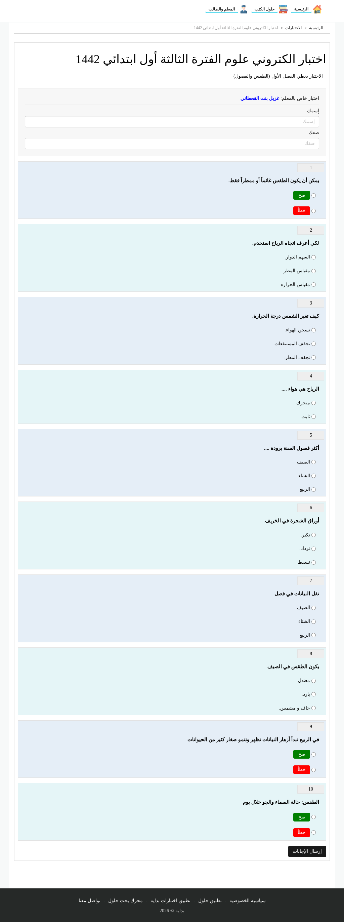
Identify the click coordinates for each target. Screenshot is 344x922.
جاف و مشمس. (294, 708)
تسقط (304, 562)
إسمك (313, 110)
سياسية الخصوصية (247, 900)
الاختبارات (293, 28)
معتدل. (303, 680)
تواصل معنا (89, 900)
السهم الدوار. (297, 256)
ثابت (305, 416)
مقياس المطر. (296, 270)
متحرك (303, 402)
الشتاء (304, 475)
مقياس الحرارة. (295, 284)
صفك (314, 132)
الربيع (305, 489)
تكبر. (305, 534)
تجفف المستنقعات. (291, 343)
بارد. (306, 694)
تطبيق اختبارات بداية (170, 900)
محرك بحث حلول (125, 900)
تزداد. (304, 548)
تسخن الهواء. (297, 329)
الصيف (303, 462)
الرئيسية (301, 9)
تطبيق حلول (210, 900)
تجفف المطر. (297, 357)
